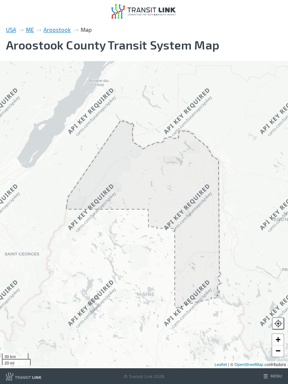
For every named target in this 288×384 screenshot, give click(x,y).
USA (11, 30)
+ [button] (278, 339)
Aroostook (57, 30)
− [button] (278, 351)
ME (30, 30)
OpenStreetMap (248, 364)
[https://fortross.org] (24, 376)
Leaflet (220, 364)
